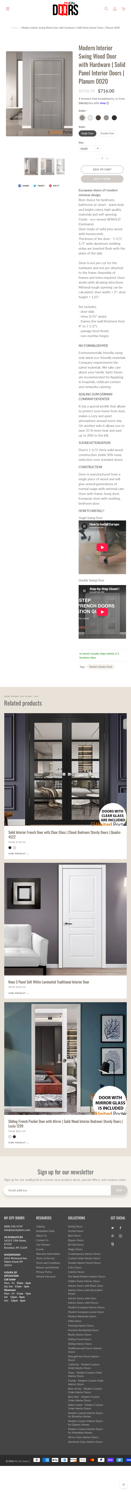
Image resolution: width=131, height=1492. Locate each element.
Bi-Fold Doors (76, 1244)
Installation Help (45, 1231)
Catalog (40, 1226)
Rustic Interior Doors (79, 1334)
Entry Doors (75, 1267)
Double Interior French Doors (84, 1262)
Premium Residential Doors (83, 1330)
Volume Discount (45, 1276)
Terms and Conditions (48, 1262)
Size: (81, 142)
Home (14, 27)
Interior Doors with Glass (82, 1298)
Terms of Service (45, 1258)
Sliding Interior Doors (80, 1343)
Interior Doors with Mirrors (83, 1302)
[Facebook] (120, 1228)
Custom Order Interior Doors (84, 1258)
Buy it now (102, 178)
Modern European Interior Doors (86, 1307)
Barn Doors (74, 1235)
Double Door (107, 133)
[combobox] (90, 148)
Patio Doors (75, 1321)
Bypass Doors (76, 1240)
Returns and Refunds (47, 1267)
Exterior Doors (76, 1271)
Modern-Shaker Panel (100, 666)
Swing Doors (75, 1226)
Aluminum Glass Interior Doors (85, 1441)
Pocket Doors (76, 1231)
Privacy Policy (44, 1271)
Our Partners (43, 1244)
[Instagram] (120, 1236)
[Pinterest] (112, 1236)
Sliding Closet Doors (79, 1339)
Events (40, 1249)
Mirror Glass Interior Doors (83, 1437)
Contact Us (42, 1240)
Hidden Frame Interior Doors (84, 1281)
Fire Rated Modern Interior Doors (86, 1276)
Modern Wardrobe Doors (82, 1316)
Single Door (87, 133)
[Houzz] (112, 1244)
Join (119, 1190)
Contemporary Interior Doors (84, 1253)
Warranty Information (48, 1253)
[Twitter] (112, 1228)
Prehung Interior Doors (81, 1325)
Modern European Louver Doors (86, 1312)
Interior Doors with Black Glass (85, 1285)
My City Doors (21, 1461)
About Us (41, 1235)
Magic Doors (75, 1249)
